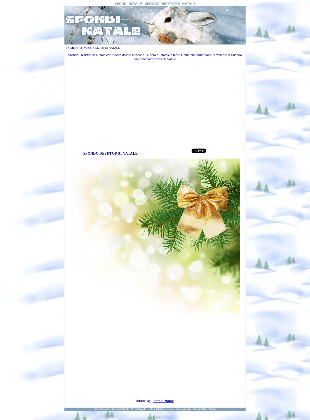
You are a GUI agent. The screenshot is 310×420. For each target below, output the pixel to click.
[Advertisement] (155, 104)
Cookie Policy (155, 417)
